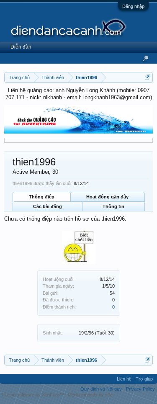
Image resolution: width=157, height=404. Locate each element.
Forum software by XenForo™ (33, 394)
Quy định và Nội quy (101, 388)
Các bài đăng (47, 206)
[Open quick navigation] (147, 77)
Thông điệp (41, 196)
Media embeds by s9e (90, 394)
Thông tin (113, 206)
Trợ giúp (144, 378)
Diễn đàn (20, 47)
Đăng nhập (133, 6)
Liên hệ (124, 378)
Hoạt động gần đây (107, 196)
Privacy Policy (140, 388)
